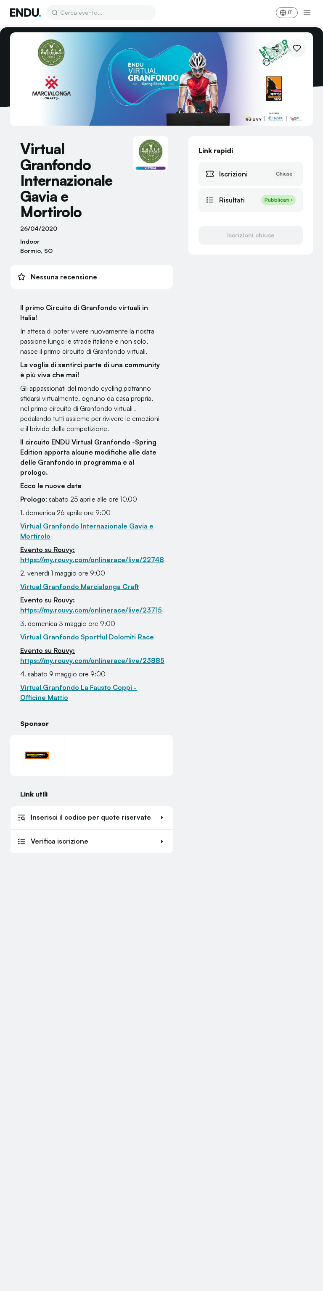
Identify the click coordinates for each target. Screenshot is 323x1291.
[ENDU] (25, 12)
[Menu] (307, 12)
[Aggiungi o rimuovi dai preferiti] (297, 48)
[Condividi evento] (275, 48)
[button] (92, 817)
